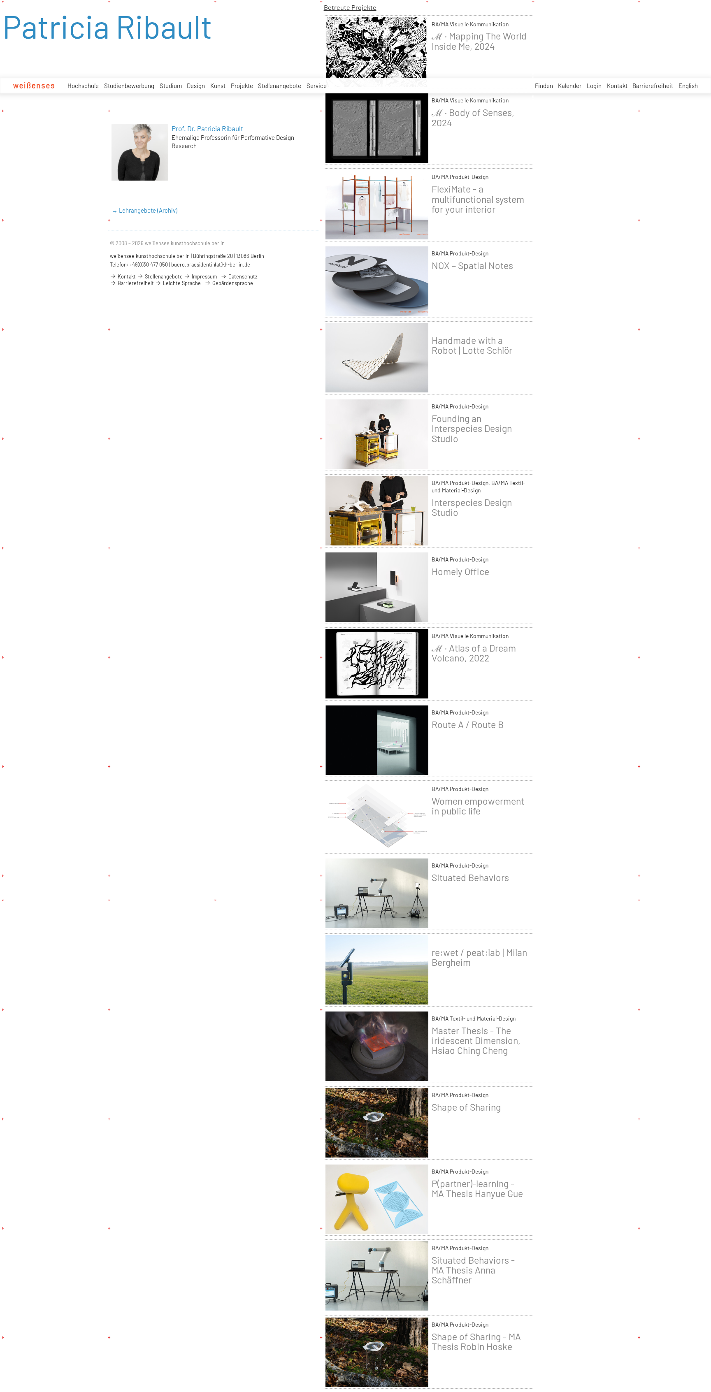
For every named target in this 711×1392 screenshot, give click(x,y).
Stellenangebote (279, 85)
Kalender (569, 85)
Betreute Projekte (350, 7)
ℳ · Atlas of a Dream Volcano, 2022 (474, 653)
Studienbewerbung (129, 85)
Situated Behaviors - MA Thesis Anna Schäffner (473, 1270)
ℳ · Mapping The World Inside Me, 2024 (479, 41)
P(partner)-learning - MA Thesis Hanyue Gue (477, 1188)
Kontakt (617, 85)
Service (317, 85)
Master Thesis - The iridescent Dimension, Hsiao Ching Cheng (476, 1040)
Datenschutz (242, 276)
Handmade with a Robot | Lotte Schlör (472, 345)
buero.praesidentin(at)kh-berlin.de (210, 264)
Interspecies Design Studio (472, 507)
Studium (171, 85)
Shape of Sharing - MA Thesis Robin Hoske (476, 1341)
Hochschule (83, 85)
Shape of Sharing (466, 1107)
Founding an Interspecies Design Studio (472, 428)
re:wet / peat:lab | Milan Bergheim (479, 957)
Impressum (204, 276)
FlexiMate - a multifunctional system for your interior (478, 198)
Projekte (242, 85)
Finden (544, 85)
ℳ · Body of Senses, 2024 (473, 117)
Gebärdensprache (232, 283)
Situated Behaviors (470, 877)
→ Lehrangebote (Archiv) (144, 210)
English (688, 85)
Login (594, 85)
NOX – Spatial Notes (472, 265)
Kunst (217, 85)
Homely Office (460, 571)
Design (196, 85)
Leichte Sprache (181, 283)
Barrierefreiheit (652, 85)
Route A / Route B (468, 724)
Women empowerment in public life (478, 806)
